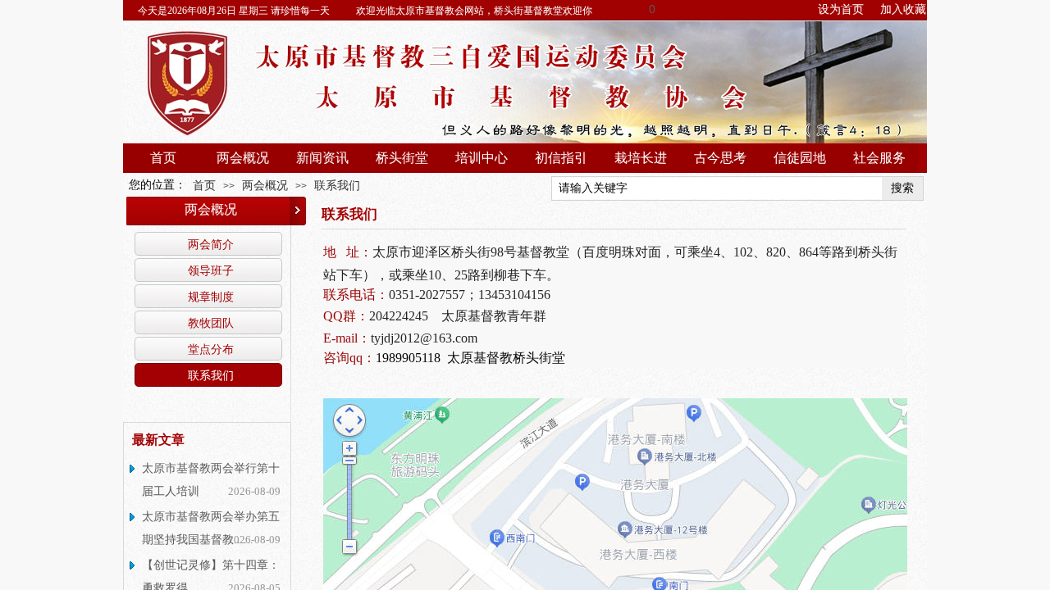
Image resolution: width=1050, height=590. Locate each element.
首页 (163, 158)
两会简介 (211, 244)
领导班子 (211, 270)
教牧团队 (211, 322)
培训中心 (481, 158)
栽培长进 (640, 158)
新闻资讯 (322, 158)
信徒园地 (800, 158)
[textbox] (717, 188)
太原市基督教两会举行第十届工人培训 (211, 479)
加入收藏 (903, 9)
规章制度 (211, 296)
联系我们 (337, 185)
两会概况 (243, 158)
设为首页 (841, 9)
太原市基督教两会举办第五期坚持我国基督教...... (211, 528)
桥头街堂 (402, 158)
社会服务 (879, 158)
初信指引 (561, 158)
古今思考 (720, 158)
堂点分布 (211, 349)
